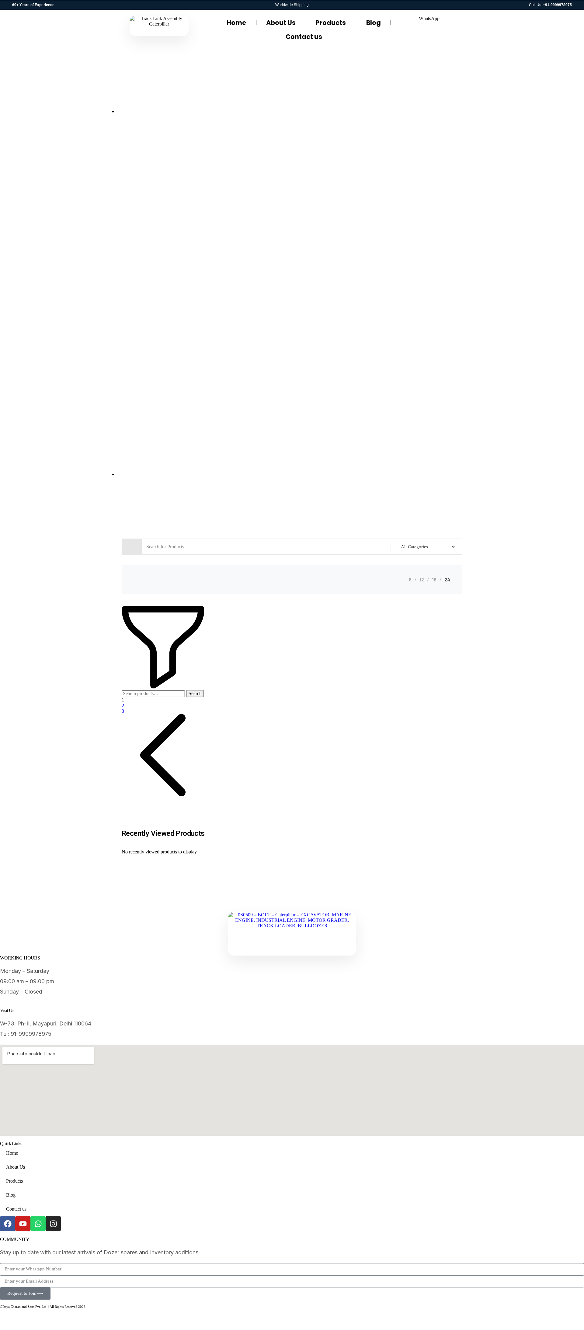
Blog (373, 22)
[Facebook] (7, 1223)
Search (195, 693)
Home (236, 22)
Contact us (304, 36)
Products (331, 22)
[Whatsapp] (38, 1223)
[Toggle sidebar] (163, 686)
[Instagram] (53, 1223)
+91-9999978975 (557, 5)
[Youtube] (22, 1223)
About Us (281, 22)
